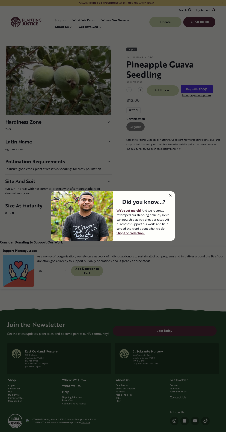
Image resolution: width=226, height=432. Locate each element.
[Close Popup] (170, 195)
